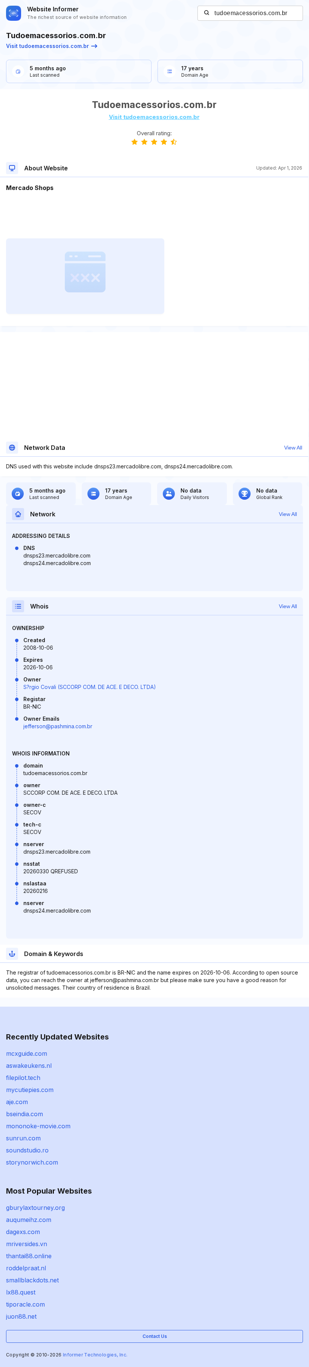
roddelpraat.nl (26, 1268)
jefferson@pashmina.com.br (57, 726)
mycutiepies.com (30, 1090)
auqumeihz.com (28, 1219)
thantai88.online (29, 1256)
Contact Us (154, 1336)
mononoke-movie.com (38, 1126)
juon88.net (21, 1316)
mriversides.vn (26, 1244)
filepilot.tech (23, 1077)
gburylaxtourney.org (35, 1207)
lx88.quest (20, 1292)
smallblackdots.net (32, 1280)
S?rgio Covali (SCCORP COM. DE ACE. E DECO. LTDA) (89, 687)
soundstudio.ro (27, 1150)
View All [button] (293, 448)
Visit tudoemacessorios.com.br (47, 46)
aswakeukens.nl (29, 1065)
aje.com (17, 1102)
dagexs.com (23, 1232)
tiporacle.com (25, 1304)
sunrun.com (23, 1138)
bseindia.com (24, 1114)
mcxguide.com (26, 1053)
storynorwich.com (32, 1162)
